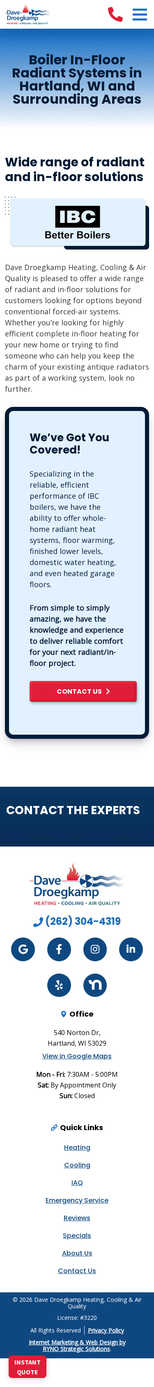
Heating (77, 1147)
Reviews (77, 1218)
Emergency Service (77, 1200)
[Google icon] (23, 949)
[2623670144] (115, 14)
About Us (77, 1253)
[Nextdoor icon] (95, 985)
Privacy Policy (106, 1330)
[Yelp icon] (59, 985)
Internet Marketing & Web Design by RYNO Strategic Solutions (77, 1345)
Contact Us (77, 1271)
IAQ (77, 1182)
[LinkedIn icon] (131, 949)
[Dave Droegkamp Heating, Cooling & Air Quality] (28, 13)
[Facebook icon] (59, 949)
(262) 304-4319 (82, 921)
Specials (77, 1235)
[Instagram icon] (95, 949)
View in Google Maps (77, 1056)
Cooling (77, 1165)
